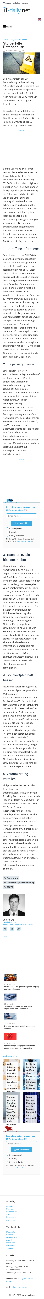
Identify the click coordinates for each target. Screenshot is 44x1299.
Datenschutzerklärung (24, 541)
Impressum (11, 1217)
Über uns (10, 1209)
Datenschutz (12, 878)
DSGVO (10, 887)
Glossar (9, 1235)
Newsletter (10, 1243)
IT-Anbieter (10, 1245)
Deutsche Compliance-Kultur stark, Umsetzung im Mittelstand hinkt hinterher (31, 1076)
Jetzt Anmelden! (22, 523)
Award (8, 1240)
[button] (8, 27)
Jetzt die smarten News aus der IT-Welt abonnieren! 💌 (20, 508)
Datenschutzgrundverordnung (20, 882)
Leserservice (11, 1237)
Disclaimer (10, 1220)
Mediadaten (11, 1232)
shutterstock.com (19, 1287)
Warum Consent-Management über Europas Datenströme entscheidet (31, 1109)
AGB (8, 1214)
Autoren (9, 1249)
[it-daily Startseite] (21, 10)
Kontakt (9, 1206)
